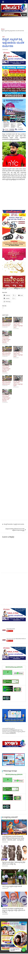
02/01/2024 (5, 866)
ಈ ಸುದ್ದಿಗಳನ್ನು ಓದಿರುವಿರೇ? (10, 817)
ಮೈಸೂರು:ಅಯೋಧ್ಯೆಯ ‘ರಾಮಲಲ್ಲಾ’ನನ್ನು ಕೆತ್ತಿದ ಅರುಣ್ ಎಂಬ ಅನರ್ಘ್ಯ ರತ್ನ (13, 863)
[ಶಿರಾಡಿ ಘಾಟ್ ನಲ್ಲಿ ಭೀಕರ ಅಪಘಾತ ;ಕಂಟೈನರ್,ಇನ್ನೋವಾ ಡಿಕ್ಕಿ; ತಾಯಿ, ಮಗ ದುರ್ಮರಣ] (7, 333)
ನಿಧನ (3, 37)
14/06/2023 (5, 50)
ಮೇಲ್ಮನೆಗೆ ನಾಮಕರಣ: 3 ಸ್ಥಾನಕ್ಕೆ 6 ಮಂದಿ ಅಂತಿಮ (14, 524)
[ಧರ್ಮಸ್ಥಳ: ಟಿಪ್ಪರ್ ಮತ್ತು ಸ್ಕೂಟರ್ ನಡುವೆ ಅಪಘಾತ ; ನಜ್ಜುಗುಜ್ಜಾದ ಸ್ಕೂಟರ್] (18, 319)
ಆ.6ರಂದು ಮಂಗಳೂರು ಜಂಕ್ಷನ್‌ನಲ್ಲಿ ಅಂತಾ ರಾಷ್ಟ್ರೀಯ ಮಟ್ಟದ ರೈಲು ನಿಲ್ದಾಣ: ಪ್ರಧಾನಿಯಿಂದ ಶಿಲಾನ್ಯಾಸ (13, 910)
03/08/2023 (5, 914)
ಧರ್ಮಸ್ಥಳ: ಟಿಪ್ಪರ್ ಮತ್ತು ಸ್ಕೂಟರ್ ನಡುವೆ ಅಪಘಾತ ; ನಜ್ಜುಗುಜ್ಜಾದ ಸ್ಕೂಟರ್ (18, 325)
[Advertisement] (14, 195)
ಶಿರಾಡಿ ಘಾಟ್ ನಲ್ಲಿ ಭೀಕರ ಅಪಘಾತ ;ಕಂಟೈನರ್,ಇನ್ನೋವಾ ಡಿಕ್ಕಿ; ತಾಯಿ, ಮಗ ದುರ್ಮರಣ (6, 339)
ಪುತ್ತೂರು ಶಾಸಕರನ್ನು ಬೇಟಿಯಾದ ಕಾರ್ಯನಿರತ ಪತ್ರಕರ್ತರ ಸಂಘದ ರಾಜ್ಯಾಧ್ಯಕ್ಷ (14, 529)
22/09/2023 (5, 888)
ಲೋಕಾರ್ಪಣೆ (5, 833)
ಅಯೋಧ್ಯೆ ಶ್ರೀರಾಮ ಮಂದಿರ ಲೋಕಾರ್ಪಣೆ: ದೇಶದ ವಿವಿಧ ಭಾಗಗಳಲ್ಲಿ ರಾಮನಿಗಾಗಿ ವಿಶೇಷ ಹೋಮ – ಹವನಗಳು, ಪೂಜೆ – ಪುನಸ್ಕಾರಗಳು (13, 838)
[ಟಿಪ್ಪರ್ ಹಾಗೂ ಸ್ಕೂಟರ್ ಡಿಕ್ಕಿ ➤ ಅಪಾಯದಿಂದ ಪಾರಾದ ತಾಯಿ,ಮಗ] (7, 319)
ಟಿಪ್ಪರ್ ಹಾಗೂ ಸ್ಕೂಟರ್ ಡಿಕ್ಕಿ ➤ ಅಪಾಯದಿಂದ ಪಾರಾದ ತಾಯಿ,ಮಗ (6, 324)
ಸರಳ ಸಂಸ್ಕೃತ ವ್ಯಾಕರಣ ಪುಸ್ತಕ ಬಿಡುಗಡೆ (12, 887)
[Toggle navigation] (3, 1)
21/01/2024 (5, 842)
